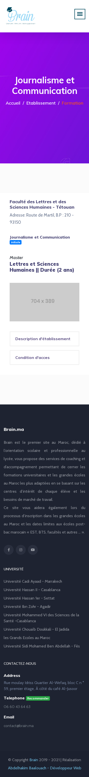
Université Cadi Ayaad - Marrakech (33, 581)
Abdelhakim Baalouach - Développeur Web (44, 768)
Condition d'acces (32, 357)
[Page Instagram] (21, 550)
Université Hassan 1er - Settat (29, 598)
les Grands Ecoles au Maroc (27, 637)
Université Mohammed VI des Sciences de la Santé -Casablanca (41, 618)
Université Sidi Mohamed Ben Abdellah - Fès (42, 646)
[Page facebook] (9, 550)
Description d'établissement (42, 338)
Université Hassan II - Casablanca (32, 589)
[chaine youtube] (33, 550)
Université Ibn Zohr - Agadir (27, 606)
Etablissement (41, 103)
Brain (33, 759)
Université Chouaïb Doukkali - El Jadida (36, 629)
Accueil (13, 103)
